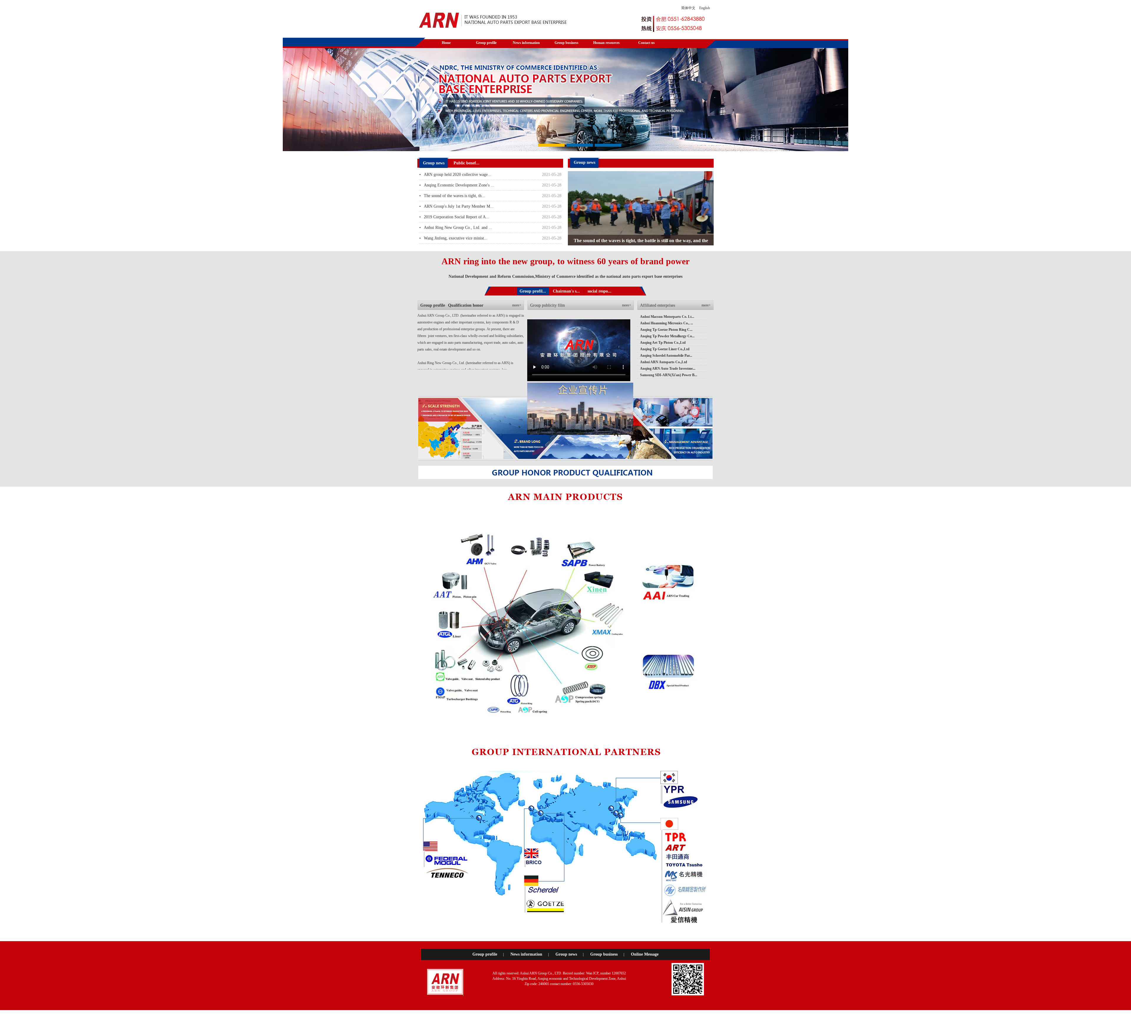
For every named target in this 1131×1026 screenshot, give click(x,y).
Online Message (645, 954)
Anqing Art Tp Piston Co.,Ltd (663, 343)
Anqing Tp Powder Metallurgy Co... (667, 336)
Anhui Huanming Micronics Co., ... (666, 323)
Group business (604, 954)
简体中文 (688, 8)
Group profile (484, 954)
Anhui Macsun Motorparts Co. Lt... (667, 317)
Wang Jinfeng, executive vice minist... (455, 238)
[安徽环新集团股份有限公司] (493, 20)
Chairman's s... (566, 291)
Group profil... (533, 291)
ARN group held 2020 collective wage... (457, 174)
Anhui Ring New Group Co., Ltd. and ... (458, 227)
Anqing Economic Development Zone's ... (459, 185)
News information (526, 954)
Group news (566, 954)
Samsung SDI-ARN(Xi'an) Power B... (668, 375)
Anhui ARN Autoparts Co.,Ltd (663, 362)
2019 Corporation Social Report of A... (456, 217)
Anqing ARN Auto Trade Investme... (667, 368)
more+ (516, 305)
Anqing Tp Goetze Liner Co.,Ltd (664, 349)
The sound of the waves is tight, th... (454, 196)
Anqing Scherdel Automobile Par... (666, 355)
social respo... (599, 291)
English (704, 8)
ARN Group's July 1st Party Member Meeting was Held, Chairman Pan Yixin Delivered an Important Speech (641, 242)
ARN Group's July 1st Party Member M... (459, 206)
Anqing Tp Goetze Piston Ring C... (666, 330)
